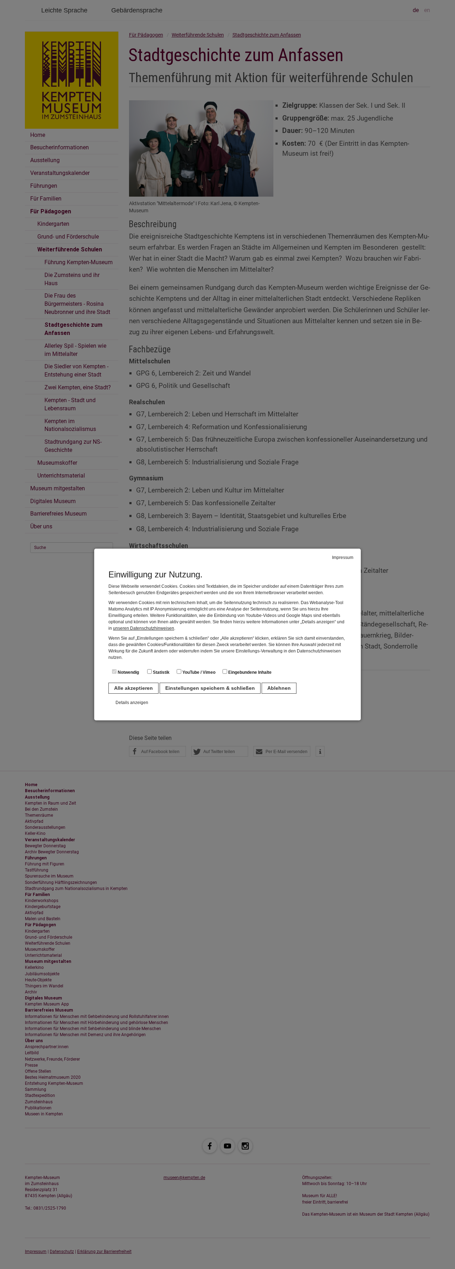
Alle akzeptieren (133, 688)
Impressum (342, 557)
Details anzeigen (132, 702)
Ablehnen (279, 688)
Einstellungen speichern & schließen (210, 688)
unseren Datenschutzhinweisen (143, 628)
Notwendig (128, 672)
